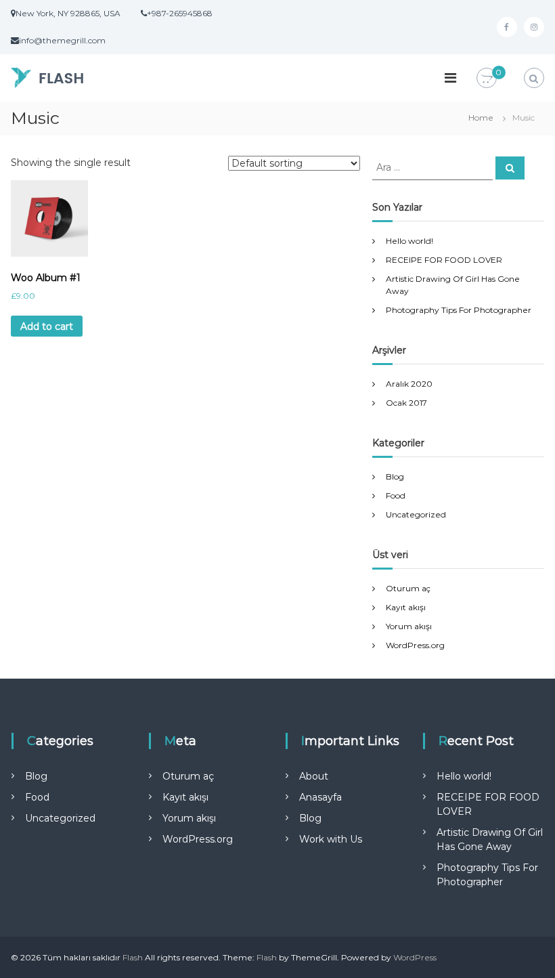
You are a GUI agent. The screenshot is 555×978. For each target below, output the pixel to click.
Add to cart (46, 326)
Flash (133, 957)
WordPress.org (415, 645)
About (313, 776)
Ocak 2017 (406, 403)
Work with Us (330, 839)
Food (395, 495)
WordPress (415, 957)
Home (480, 117)
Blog (395, 476)
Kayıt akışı (406, 607)
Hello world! (409, 241)
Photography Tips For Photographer (458, 310)
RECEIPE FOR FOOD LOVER (444, 260)
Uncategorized (416, 514)
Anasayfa (320, 797)
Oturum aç (408, 588)
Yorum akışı (409, 626)
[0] (487, 78)
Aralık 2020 (409, 384)
